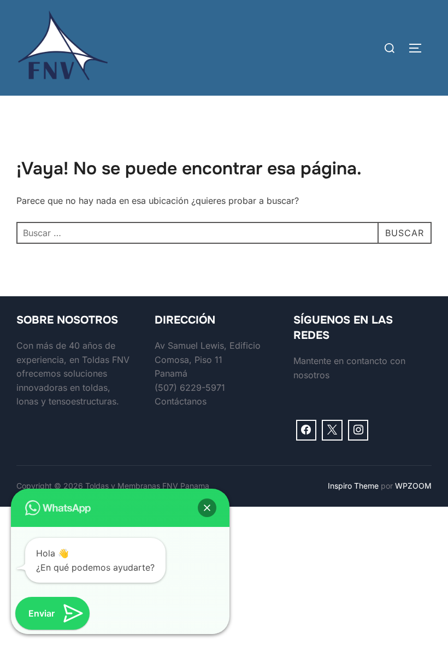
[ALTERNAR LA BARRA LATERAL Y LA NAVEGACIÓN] (419, 48)
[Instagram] (358, 430)
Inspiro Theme (353, 485)
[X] (332, 430)
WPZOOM (413, 485)
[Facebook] (306, 430)
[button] (207, 508)
